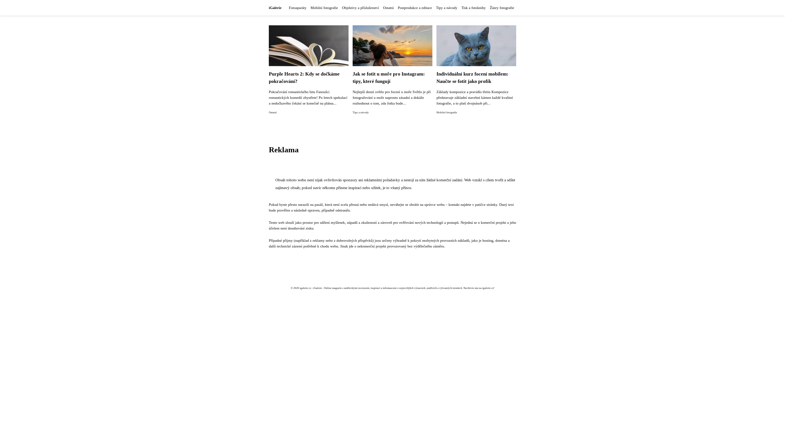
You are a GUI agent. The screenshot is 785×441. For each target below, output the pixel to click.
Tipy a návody (446, 8)
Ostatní (388, 8)
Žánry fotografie (502, 8)
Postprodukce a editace (415, 8)
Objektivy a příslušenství (360, 8)
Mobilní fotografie (324, 8)
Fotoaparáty (297, 8)
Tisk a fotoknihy (473, 8)
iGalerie (275, 8)
